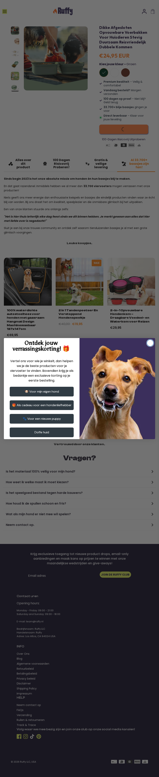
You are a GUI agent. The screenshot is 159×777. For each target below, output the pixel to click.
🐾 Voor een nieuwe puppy (42, 419)
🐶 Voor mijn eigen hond (42, 391)
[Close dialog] (150, 343)
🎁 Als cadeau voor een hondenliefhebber (42, 405)
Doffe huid (42, 432)
